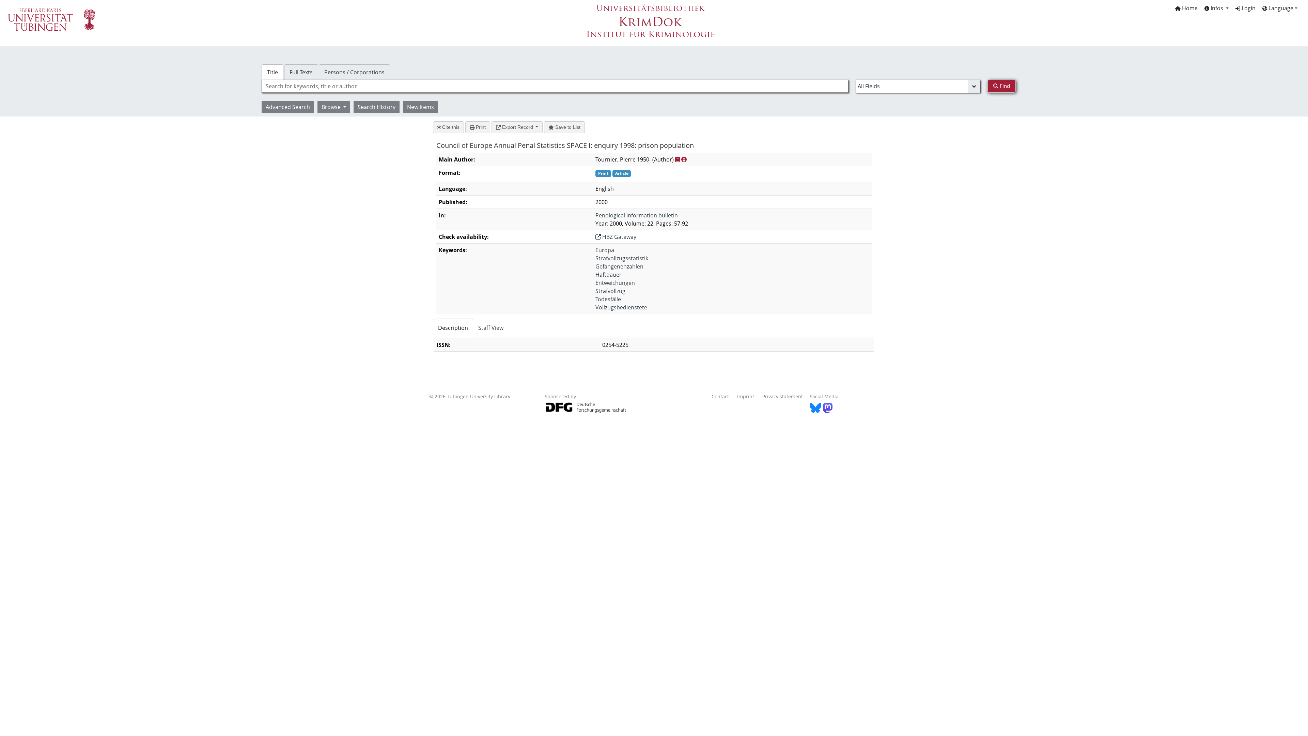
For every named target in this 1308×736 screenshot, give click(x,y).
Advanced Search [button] (288, 107)
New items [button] (420, 107)
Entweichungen (615, 283)
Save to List (567, 127)
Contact (720, 396)
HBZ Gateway (618, 237)
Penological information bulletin (636, 215)
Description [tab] (453, 328)
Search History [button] (376, 107)
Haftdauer (608, 274)
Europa (604, 250)
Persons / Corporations (354, 72)
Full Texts (301, 72)
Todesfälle (608, 299)
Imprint (745, 396)
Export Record (517, 127)
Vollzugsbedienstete (621, 307)
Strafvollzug (610, 291)
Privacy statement (782, 396)
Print (480, 127)
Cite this (450, 127)
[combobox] (555, 86)
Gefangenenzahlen (619, 266)
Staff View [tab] (490, 328)
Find (1004, 85)
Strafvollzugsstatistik (621, 258)
